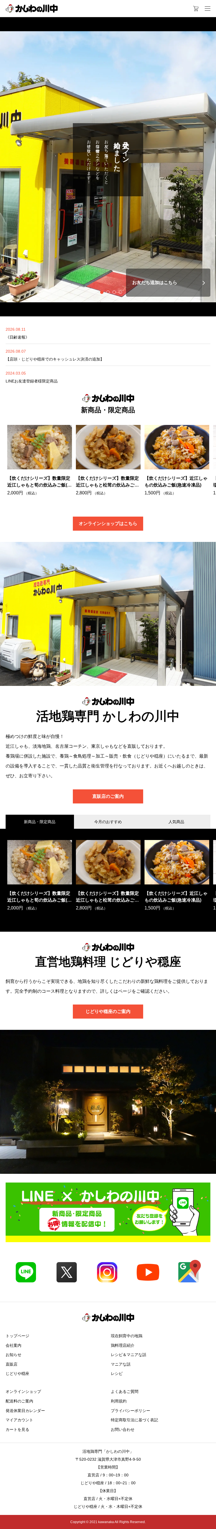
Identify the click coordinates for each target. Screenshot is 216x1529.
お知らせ (13, 1354)
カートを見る (17, 1429)
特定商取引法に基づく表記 (134, 1420)
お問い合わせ (122, 1429)
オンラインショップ (23, 1391)
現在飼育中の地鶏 (126, 1336)
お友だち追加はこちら (154, 282)
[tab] (95, 292)
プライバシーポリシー (130, 1410)
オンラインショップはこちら (108, 523)
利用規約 (119, 1401)
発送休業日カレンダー (25, 1410)
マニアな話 (120, 1364)
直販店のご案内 (108, 796)
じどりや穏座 (17, 1373)
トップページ (17, 1336)
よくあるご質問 (124, 1391)
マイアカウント (19, 1420)
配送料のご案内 (19, 1401)
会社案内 (13, 1345)
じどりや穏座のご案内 (108, 1011)
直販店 (11, 1364)
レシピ (117, 1373)
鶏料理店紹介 (122, 1345)
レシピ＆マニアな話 (128, 1354)
